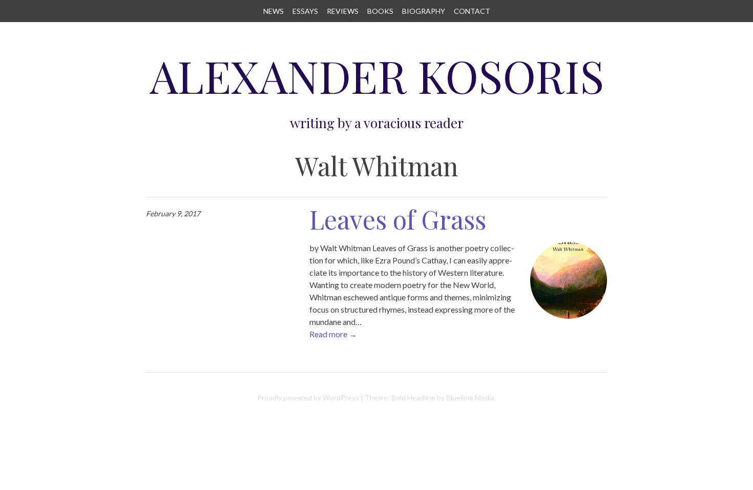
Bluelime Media (470, 397)
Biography (423, 11)
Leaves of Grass (397, 219)
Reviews (343, 11)
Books (380, 11)
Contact (472, 11)
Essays (305, 11)
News (273, 11)
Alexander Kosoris (377, 76)
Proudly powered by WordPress (308, 397)
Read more (333, 334)
